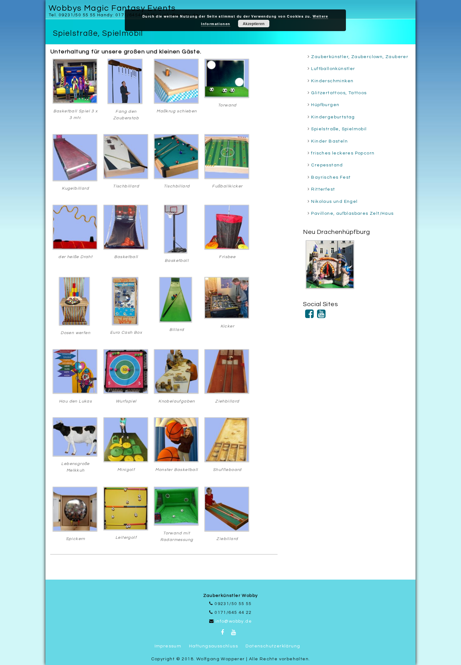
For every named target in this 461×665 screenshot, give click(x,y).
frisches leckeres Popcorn (342, 153)
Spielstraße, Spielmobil (339, 129)
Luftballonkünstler (333, 69)
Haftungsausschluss (213, 646)
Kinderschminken (332, 81)
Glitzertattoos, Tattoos (339, 93)
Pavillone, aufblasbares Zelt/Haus (352, 213)
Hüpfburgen (325, 105)
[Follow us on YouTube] (321, 316)
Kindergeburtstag (333, 117)
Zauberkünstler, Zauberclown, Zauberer (359, 57)
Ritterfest (323, 189)
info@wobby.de (233, 621)
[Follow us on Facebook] (309, 316)
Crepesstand (327, 165)
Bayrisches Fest (331, 177)
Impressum (168, 646)
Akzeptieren (253, 23)
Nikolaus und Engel (334, 201)
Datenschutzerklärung (273, 646)
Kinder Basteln (329, 141)
